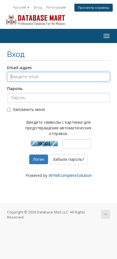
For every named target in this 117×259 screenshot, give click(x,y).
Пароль (14, 88)
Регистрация (56, 7)
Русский (20, 7)
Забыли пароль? (68, 159)
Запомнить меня (29, 109)
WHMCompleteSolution (70, 175)
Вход (38, 7)
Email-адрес (19, 67)
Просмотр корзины (93, 7)
